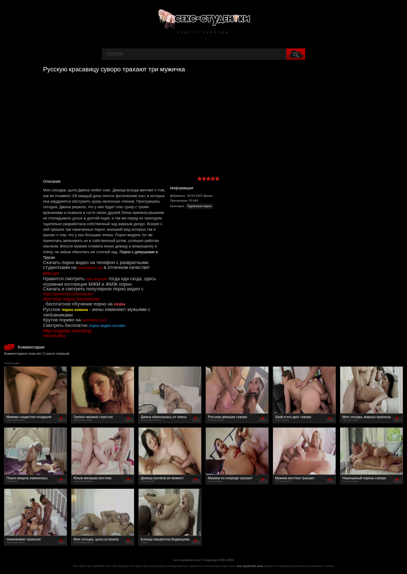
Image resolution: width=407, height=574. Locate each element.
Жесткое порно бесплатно (71, 299)
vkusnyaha (54, 335)
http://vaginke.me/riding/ (67, 331)
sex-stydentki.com (249, 566)
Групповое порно (200, 206)
